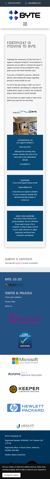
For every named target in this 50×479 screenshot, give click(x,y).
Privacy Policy (10, 301)
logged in (18, 263)
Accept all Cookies (11, 475)
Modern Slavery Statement (15, 455)
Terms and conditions (13, 297)
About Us (8, 306)
